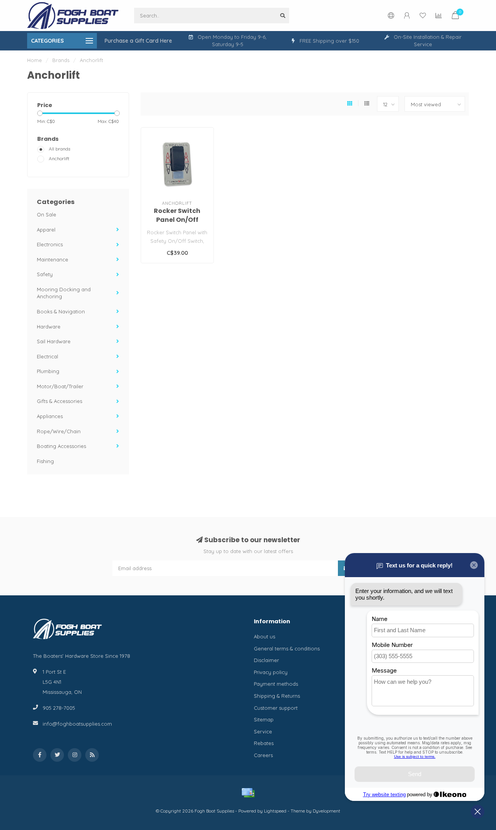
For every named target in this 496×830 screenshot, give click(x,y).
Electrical (47, 356)
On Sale (46, 214)
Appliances (50, 416)
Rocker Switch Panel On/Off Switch (177, 219)
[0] (455, 16)
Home (34, 60)
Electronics (50, 244)
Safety (45, 274)
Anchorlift (59, 158)
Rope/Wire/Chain (59, 431)
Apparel (46, 230)
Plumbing (48, 371)
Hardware (48, 326)
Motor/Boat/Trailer (60, 386)
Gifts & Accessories (59, 401)
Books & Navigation (61, 311)
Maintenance (52, 259)
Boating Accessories (61, 446)
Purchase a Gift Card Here (138, 40)
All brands (59, 149)
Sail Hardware (54, 341)
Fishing (45, 461)
